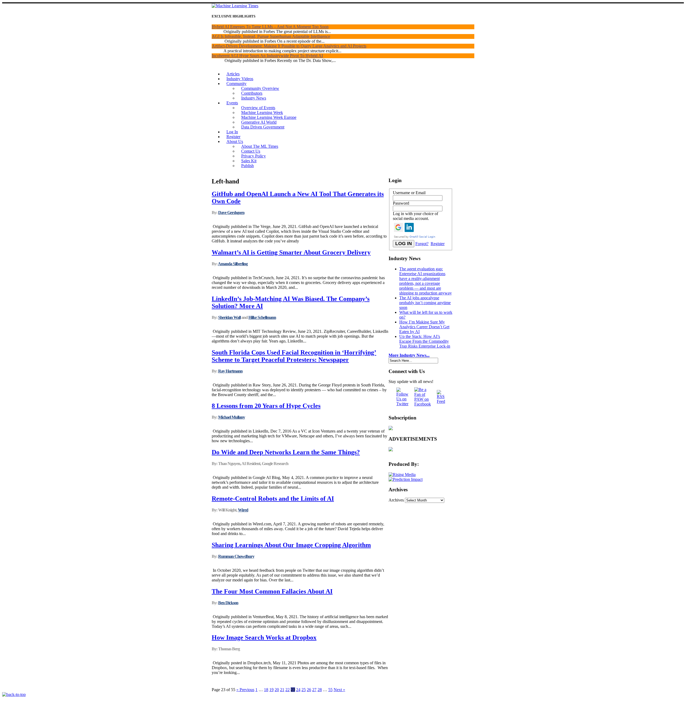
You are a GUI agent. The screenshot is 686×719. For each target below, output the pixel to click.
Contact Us (250, 151)
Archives (396, 500)
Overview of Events (258, 107)
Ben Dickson (228, 602)
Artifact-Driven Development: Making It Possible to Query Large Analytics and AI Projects (289, 46)
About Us (234, 141)
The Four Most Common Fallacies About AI (272, 591)
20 (277, 689)
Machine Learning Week (262, 112)
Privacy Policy (253, 156)
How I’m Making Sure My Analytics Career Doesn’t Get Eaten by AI (424, 327)
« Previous (245, 689)
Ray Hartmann (230, 371)
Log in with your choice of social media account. (415, 216)
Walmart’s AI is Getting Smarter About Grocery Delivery (291, 252)
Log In (232, 132)
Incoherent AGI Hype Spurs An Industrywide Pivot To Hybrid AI (267, 55)
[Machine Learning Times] (235, 5)
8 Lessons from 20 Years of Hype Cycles (266, 405)
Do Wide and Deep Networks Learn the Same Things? (286, 452)
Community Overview (260, 88)
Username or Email (409, 192)
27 (314, 689)
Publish (247, 165)
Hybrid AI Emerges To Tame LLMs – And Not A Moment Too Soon (270, 26)
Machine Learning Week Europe (268, 117)
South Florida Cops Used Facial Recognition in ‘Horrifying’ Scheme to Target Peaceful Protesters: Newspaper (294, 356)
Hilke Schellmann (262, 317)
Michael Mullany (231, 417)
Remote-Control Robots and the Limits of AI (273, 498)
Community (236, 83)
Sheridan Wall (229, 317)
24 (298, 689)
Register (233, 136)
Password (401, 203)
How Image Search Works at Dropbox (264, 637)
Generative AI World (259, 122)
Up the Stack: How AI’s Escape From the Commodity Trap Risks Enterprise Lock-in (424, 341)
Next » (339, 689)
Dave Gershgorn (231, 212)
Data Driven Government (262, 127)
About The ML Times (259, 146)
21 (282, 689)
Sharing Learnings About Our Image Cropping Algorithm (291, 544)
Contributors (251, 93)
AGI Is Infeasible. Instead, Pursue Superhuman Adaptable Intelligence (271, 36)
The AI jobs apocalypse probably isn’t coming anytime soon (425, 303)
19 (271, 689)
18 (266, 689)
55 (330, 689)
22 (287, 689)
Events (232, 103)
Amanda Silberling (233, 263)
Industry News (253, 98)
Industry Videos (239, 78)
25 (303, 689)
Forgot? (421, 243)
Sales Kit (248, 160)
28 (320, 689)
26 (309, 689)
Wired (243, 510)
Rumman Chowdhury (236, 556)
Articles (233, 74)
